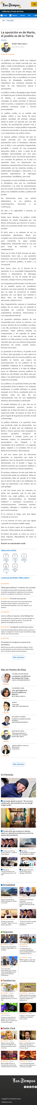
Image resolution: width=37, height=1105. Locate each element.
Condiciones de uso (6, 1102)
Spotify (36, 1087)
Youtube (33, 1087)
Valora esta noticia (8, 550)
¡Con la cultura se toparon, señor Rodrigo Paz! (17, 616)
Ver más (3, 888)
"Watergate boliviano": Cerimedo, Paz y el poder (18, 587)
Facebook (25, 1087)
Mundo (22, 15)
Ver (4, 20)
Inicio (5, 15)
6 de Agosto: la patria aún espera (21, 627)
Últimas (14, 15)
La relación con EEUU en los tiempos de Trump (21, 677)
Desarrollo (10, 20)
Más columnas (18, 657)
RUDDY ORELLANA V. (20, 44)
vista (2, 778)
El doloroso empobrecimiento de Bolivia (21, 719)
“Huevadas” (15, 704)
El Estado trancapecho (18, 598)
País (29, 15)
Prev (0, 15)
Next (36, 15)
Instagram (30, 1087)
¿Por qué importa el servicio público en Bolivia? (19, 692)
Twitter (28, 1087)
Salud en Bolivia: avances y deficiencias (20, 746)
